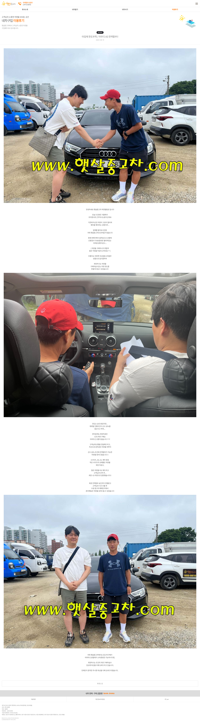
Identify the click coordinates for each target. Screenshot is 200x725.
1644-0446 (108, 693)
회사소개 (25, 9)
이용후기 (175, 9)
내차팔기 (75, 9)
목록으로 (100, 683)
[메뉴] (196, 3)
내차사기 (125, 9)
